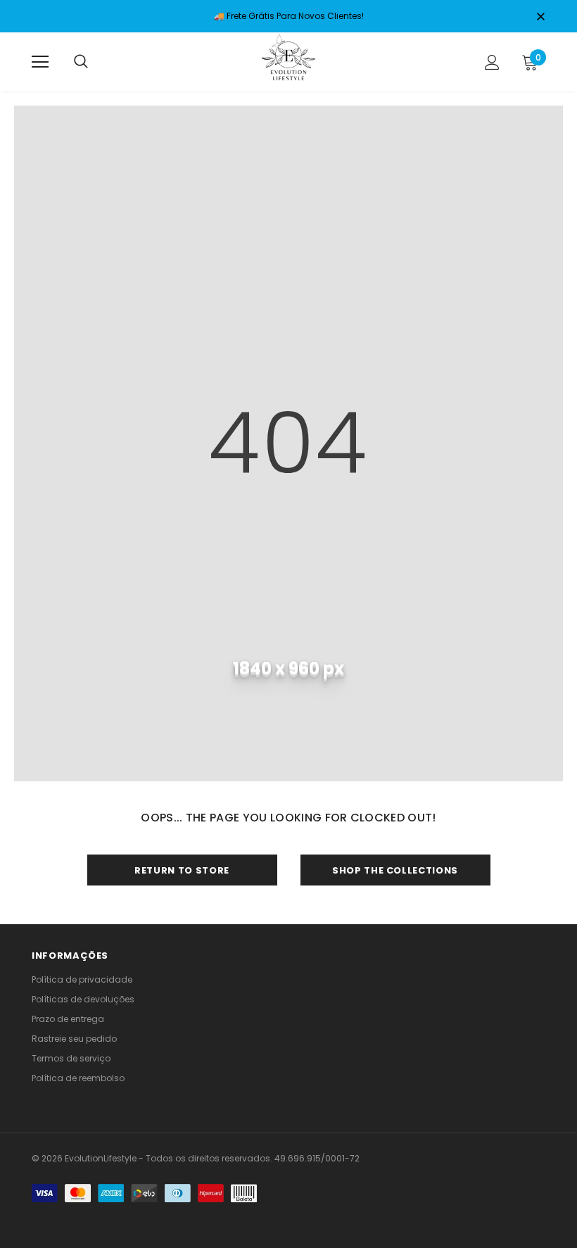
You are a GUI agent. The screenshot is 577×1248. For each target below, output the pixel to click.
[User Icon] (492, 62)
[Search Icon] (81, 62)
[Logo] (288, 61)
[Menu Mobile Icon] (40, 61)
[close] (540, 18)
